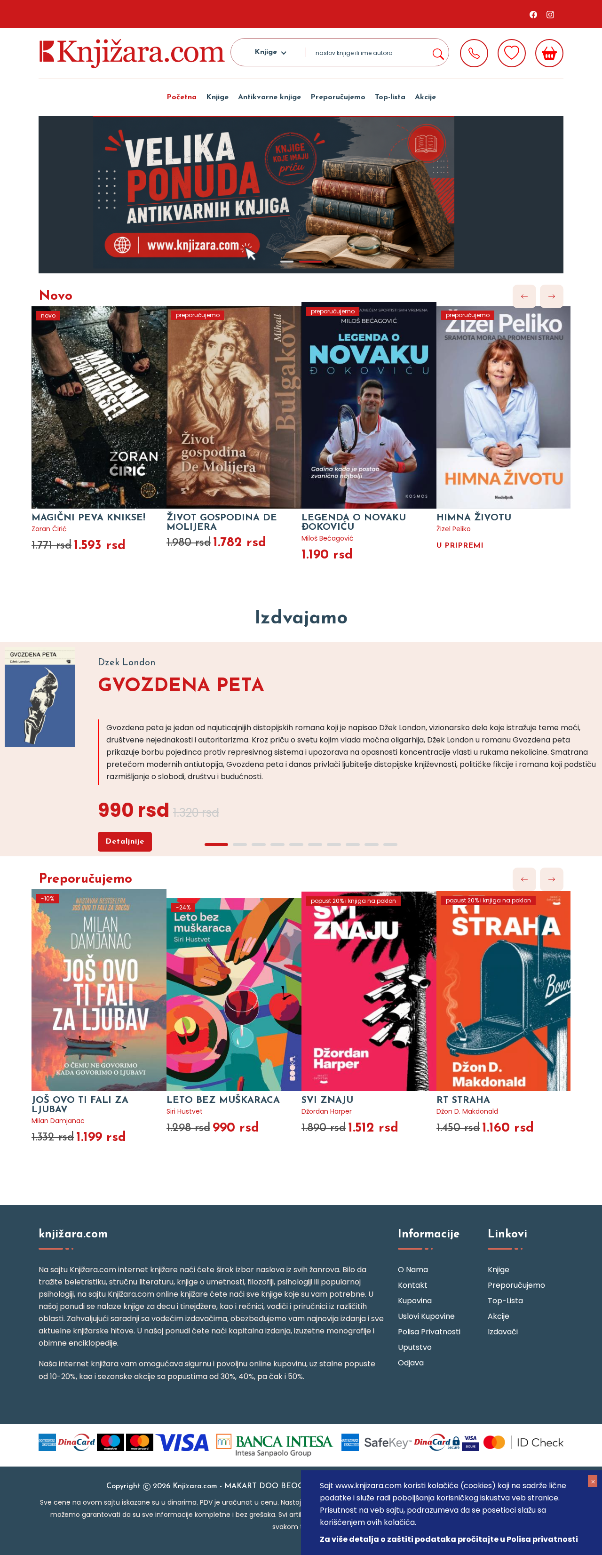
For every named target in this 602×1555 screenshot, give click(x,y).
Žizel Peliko (453, 529)
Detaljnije (124, 841)
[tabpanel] (301, 194)
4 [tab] (277, 844)
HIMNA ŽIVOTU (473, 518)
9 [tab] (371, 844)
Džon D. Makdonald (467, 1111)
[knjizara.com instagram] (550, 14)
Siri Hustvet (184, 1111)
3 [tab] (259, 844)
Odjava (411, 1362)
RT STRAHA (463, 1100)
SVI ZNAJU (327, 1100)
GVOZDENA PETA (181, 686)
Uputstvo (415, 1347)
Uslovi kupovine (426, 1316)
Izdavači (503, 1331)
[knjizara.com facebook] (533, 14)
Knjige (217, 97)
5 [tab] (296, 844)
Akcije (425, 97)
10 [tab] (390, 844)
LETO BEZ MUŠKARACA (223, 1100)
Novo (55, 296)
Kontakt (413, 1285)
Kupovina (415, 1300)
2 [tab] (310, 261)
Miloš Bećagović (327, 538)
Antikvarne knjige (269, 97)
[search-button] (438, 52)
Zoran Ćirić (49, 529)
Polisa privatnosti (429, 1331)
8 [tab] (353, 844)
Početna (181, 97)
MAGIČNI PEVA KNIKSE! (88, 518)
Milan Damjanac (58, 1120)
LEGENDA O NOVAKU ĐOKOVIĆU (353, 522)
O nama (413, 1269)
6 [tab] (315, 844)
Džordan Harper (326, 1111)
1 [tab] (287, 261)
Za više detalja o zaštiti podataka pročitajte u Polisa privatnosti (449, 1539)
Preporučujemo (337, 97)
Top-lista (390, 97)
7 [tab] (334, 844)
